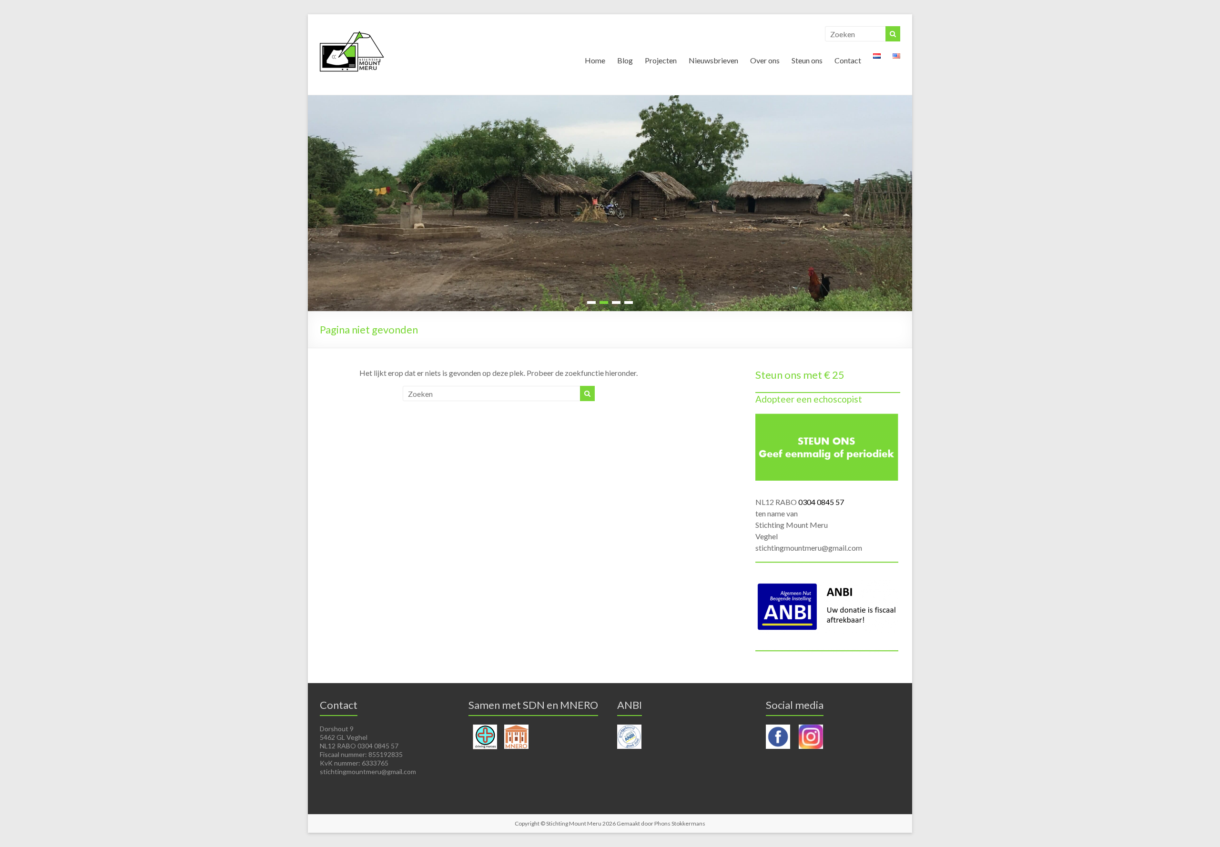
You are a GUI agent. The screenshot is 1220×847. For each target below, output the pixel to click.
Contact (847, 60)
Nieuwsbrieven (713, 60)
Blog (625, 60)
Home (595, 60)
